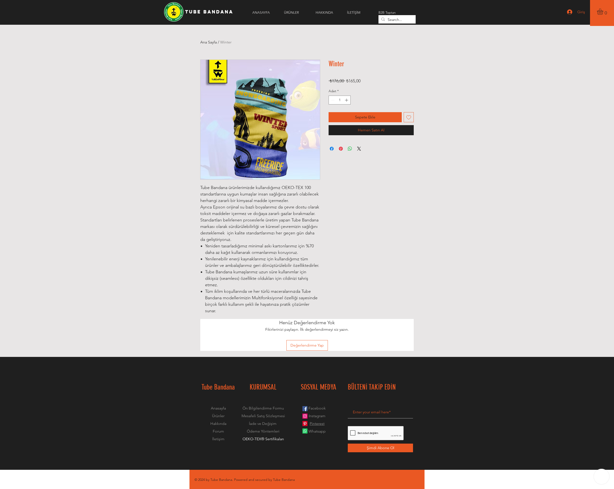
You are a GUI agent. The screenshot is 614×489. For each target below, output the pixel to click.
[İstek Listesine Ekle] (409, 117)
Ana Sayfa (208, 42)
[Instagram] (304, 416)
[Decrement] (332, 100)
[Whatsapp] (304, 431)
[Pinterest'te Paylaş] (341, 149)
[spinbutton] (339, 100)
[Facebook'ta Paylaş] (332, 149)
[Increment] (347, 100)
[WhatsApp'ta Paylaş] (350, 149)
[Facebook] (304, 408)
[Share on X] (359, 149)
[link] (603, 11)
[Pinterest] (304, 423)
